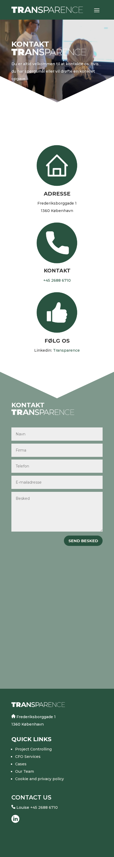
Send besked (83, 540)
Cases (21, 764)
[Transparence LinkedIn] (15, 821)
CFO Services (28, 756)
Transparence (66, 350)
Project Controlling (33, 749)
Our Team (24, 771)
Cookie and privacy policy (39, 778)
